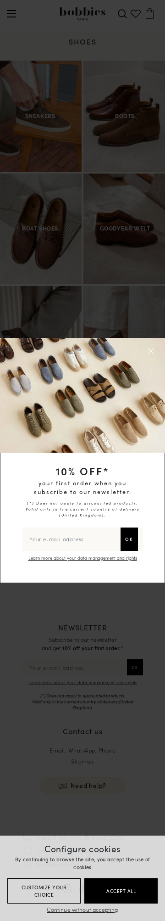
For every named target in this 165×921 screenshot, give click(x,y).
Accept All (121, 890)
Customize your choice (44, 891)
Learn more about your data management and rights (82, 558)
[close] (152, 350)
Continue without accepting (82, 909)
